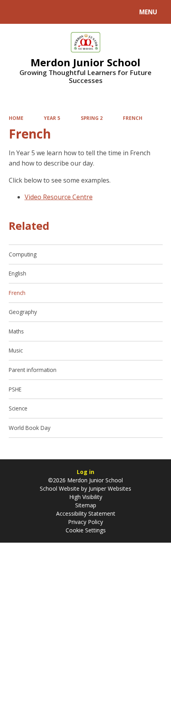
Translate (68, 13)
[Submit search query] (100, 11)
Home (16, 118)
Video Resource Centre (59, 197)
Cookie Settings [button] (86, 530)
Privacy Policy (85, 522)
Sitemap (85, 505)
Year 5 (52, 118)
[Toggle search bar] (16, 12)
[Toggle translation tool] (36, 12)
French (132, 118)
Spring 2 (92, 118)
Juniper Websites (109, 488)
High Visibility (85, 497)
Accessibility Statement (85, 513)
